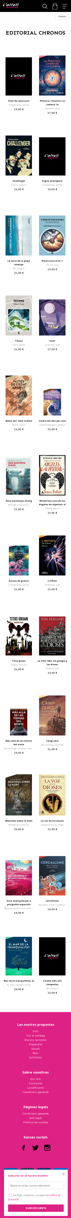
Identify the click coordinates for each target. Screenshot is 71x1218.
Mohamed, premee (18, 824)
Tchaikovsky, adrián (52, 184)
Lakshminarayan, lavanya (52, 424)
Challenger (18, 180)
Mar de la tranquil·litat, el (19, 980)
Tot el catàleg (35, 1035)
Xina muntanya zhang (19, 500)
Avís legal (35, 1118)
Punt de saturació (18, 100)
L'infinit (52, 580)
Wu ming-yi (19, 268)
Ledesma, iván (52, 344)
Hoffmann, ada (52, 584)
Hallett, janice (52, 508)
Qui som (35, 1079)
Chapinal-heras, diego (52, 824)
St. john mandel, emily (19, 984)
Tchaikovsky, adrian (18, 104)
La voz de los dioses (52, 820)
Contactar (35, 1083)
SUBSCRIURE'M (36, 1208)
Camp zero (52, 740)
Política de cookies (35, 1122)
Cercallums (52, 900)
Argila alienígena (52, 180)
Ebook (35, 1048)
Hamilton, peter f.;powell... (52, 904)
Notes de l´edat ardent (19, 420)
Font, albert (19, 344)
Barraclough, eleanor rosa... (18, 748)
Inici (35, 1031)
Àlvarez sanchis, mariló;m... (18, 908)
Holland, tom (52, 668)
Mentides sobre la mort (18, 820)
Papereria (35, 1044)
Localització (35, 1087)
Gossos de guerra (19, 580)
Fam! (52, 340)
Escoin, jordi (52, 264)
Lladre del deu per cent (52, 420)
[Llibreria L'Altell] (11, 6)
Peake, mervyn (19, 664)
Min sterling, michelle (52, 744)
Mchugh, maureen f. (19, 504)
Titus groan (19, 660)
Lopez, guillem (19, 184)
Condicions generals (35, 1092)
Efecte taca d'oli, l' (52, 260)
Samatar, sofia (52, 108)
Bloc (35, 1053)
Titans (19, 340)
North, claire (18, 424)
